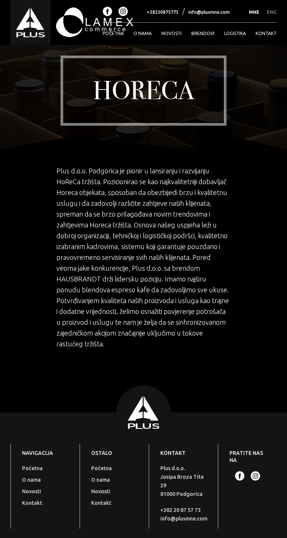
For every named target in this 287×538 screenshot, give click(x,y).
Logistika (235, 33)
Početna (113, 33)
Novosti (171, 33)
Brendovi (203, 33)
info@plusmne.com (209, 12)
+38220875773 (163, 12)
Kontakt (266, 33)
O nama (142, 33)
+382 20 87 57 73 (180, 510)
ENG (272, 12)
